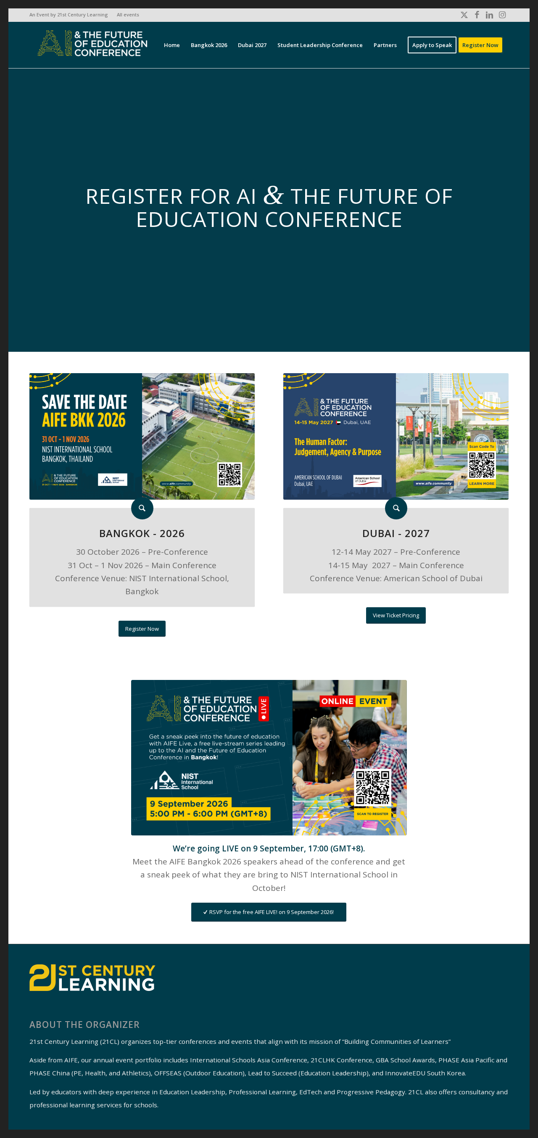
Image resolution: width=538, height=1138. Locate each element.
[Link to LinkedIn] (489, 14)
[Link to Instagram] (502, 14)
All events (128, 14)
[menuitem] (71, 15)
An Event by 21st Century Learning (68, 14)
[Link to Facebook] (477, 14)
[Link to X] (464, 14)
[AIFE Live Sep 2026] (269, 757)
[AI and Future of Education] (92, 45)
